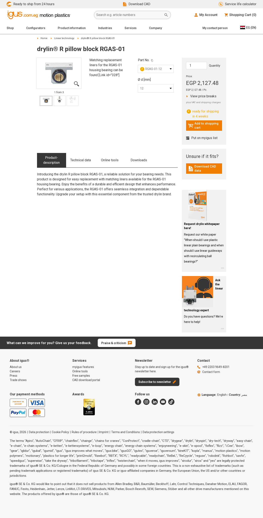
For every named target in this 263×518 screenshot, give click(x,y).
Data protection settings (158, 432)
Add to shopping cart (203, 126)
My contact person (215, 28)
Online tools (110, 160)
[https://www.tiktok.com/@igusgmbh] (171, 402)
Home (44, 38)
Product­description (51, 160)
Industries (105, 28)
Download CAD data (204, 168)
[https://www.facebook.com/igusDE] (138, 402)
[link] (204, 170)
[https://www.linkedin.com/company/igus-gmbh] (155, 402)
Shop (10, 28)
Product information (72, 28)
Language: (214, 394)
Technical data (80, 160)
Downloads (139, 160)
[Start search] (166, 14)
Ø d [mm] (144, 80)
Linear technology (64, 38)
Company (155, 28)
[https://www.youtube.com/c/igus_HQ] (163, 402)
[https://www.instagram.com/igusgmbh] (146, 402)
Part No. (143, 60)
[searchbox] (129, 14)
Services (131, 28)
